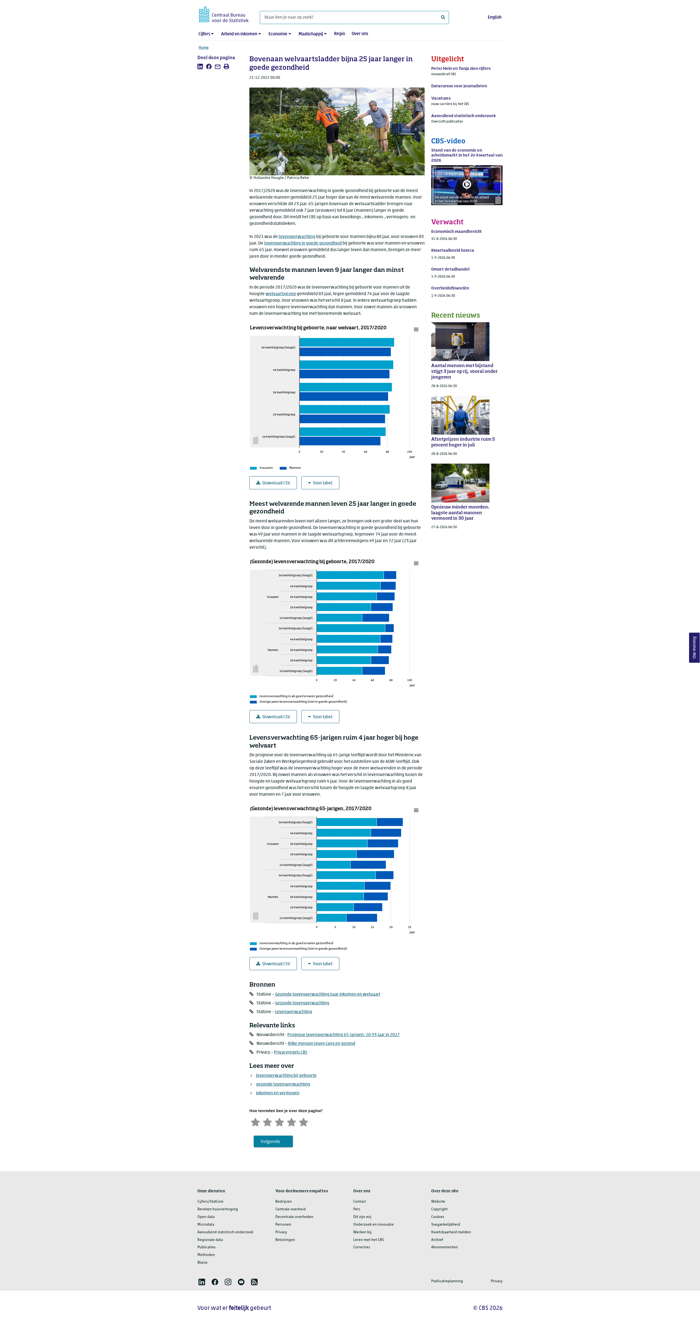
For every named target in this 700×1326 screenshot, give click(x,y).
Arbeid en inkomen (239, 34)
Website (438, 1201)
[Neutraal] (279, 1121)
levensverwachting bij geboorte (286, 1076)
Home (204, 48)
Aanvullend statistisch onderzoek (225, 1232)
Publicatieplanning (447, 1281)
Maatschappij (311, 34)
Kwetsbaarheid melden (451, 1232)
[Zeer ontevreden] (255, 1121)
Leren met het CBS (368, 1240)
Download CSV (276, 483)
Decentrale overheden (294, 1217)
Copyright (439, 1209)
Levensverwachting (293, 1012)
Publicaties (206, 1247)
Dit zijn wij (362, 1217)
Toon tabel (322, 483)
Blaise (202, 1262)
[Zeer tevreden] (304, 1121)
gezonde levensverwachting (283, 1084)
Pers (356, 1209)
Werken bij (362, 1232)
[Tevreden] (291, 1121)
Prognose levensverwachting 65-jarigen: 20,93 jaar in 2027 (343, 1035)
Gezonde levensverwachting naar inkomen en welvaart (327, 994)
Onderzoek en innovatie (373, 1224)
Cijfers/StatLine (210, 1201)
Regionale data (210, 1240)
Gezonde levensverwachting (302, 1003)
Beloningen (285, 1240)
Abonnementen (444, 1247)
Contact (359, 1201)
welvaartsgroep (281, 294)
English (494, 17)
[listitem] (200, 66)
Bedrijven (283, 1201)
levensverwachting (297, 237)
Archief (437, 1240)
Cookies (437, 1217)
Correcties (361, 1247)
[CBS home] (224, 13)
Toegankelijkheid (445, 1224)
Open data (206, 1217)
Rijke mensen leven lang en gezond (321, 1044)
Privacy (281, 1232)
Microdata (205, 1224)
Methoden (206, 1255)
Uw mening (694, 648)
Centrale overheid (290, 1209)
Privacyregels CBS (290, 1052)
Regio (339, 34)
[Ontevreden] (267, 1121)
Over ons (360, 34)
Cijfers (204, 34)
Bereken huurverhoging (217, 1209)
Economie (278, 34)
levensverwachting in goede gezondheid (303, 243)
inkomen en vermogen (277, 1093)
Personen (283, 1224)
